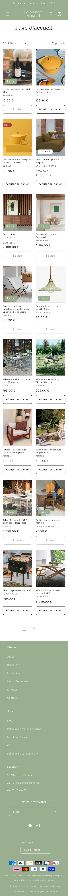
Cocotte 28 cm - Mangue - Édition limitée (17, 161)
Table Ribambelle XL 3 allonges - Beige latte (15, 521)
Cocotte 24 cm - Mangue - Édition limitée (50, 91)
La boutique (14, 673)
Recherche (13, 665)
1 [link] (24, 627)
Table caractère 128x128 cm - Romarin (16, 381)
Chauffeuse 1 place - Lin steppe (49, 161)
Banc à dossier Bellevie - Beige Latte (49, 451)
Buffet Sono (9, 234)
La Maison (13, 689)
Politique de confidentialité (23, 753)
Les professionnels (18, 681)
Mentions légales (17, 737)
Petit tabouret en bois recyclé (48, 521)
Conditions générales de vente (44, 891)
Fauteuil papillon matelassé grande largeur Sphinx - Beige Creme (17, 309)
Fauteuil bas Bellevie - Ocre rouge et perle (15, 451)
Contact (12, 698)
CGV (10, 745)
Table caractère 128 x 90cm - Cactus (48, 381)
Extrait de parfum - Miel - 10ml (17, 91)
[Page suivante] (44, 628)
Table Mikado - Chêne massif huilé (48, 592)
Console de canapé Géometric (46, 236)
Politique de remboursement (24, 729)
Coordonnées (19, 891)
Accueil (11, 656)
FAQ (9, 720)
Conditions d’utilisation (50, 886)
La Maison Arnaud (21, 876)
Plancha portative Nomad (17, 590)
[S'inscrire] (55, 812)
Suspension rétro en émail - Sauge (47, 307)
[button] (7, 14)
